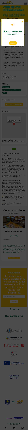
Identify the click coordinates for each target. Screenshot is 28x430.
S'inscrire (13, 43)
